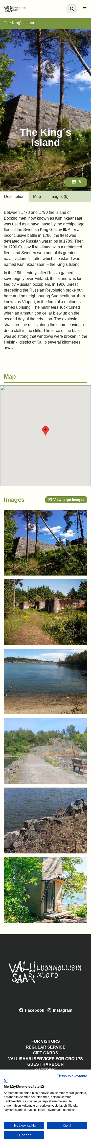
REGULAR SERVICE (45, 1047)
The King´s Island (19, 23)
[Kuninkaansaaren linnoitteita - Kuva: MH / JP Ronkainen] (45, 543)
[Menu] (84, 9)
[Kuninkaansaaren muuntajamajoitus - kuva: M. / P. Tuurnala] (45, 890)
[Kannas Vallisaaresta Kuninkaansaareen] (45, 751)
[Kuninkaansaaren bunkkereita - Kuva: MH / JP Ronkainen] (45, 612)
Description (14, 196)
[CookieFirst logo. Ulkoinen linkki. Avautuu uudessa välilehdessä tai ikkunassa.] (6, 1081)
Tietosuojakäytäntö (72, 1076)
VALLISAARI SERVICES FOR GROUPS (45, 1059)
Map (37, 196)
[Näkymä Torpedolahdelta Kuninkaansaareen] (45, 820)
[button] (45, 431)
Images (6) (59, 196)
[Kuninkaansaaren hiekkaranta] (45, 681)
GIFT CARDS (45, 1053)
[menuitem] (71, 9)
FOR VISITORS (45, 1041)
